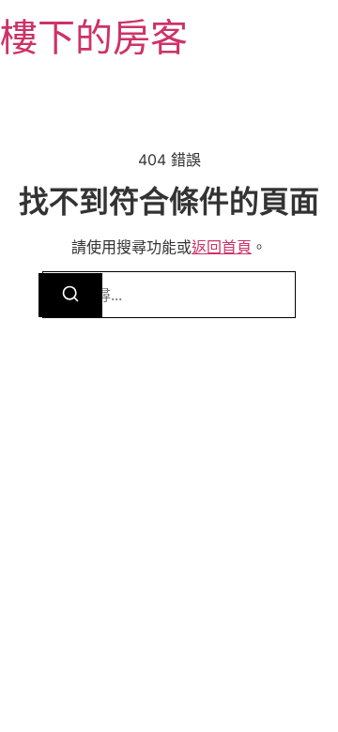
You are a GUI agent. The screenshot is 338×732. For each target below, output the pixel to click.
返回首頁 (222, 246)
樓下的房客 (94, 37)
